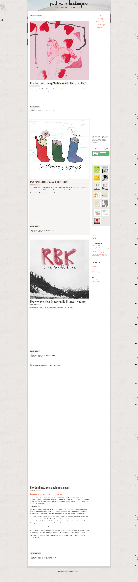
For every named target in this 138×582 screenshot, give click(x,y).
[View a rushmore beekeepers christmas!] (97, 221)
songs (52, 558)
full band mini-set (96, 245)
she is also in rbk (81, 187)
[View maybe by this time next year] (105, 212)
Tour (93, 271)
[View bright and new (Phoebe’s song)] (97, 178)
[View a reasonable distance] (105, 186)
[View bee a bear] (97, 195)
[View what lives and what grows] (105, 169)
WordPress (65, 571)
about (73, 7)
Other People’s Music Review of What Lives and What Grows (100, 252)
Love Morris (43, 112)
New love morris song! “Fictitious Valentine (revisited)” (58, 83)
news (78, 7)
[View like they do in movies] (105, 204)
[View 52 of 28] (105, 195)
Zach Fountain (38, 110)
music (62, 7)
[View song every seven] (97, 186)
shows (67, 7)
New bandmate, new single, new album (49, 487)
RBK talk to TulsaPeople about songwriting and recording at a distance (99, 255)
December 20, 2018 (35, 184)
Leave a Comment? (35, 107)
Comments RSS (96, 281)
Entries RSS (95, 279)
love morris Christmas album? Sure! (48, 181)
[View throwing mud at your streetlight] (97, 204)
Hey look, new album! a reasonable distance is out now (57, 301)
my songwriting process (98, 250)
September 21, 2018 (35, 490)
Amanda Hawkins (37, 112)
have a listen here (68, 509)
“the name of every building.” (60, 511)
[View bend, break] (97, 169)
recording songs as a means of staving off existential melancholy (100, 247)
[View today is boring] (97, 212)
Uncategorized (96, 273)
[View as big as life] (105, 178)
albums (34, 231)
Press (93, 269)
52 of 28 (94, 265)
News (44, 110)
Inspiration (95, 266)
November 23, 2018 (35, 304)
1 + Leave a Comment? (35, 553)
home (56, 7)
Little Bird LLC (77, 571)
